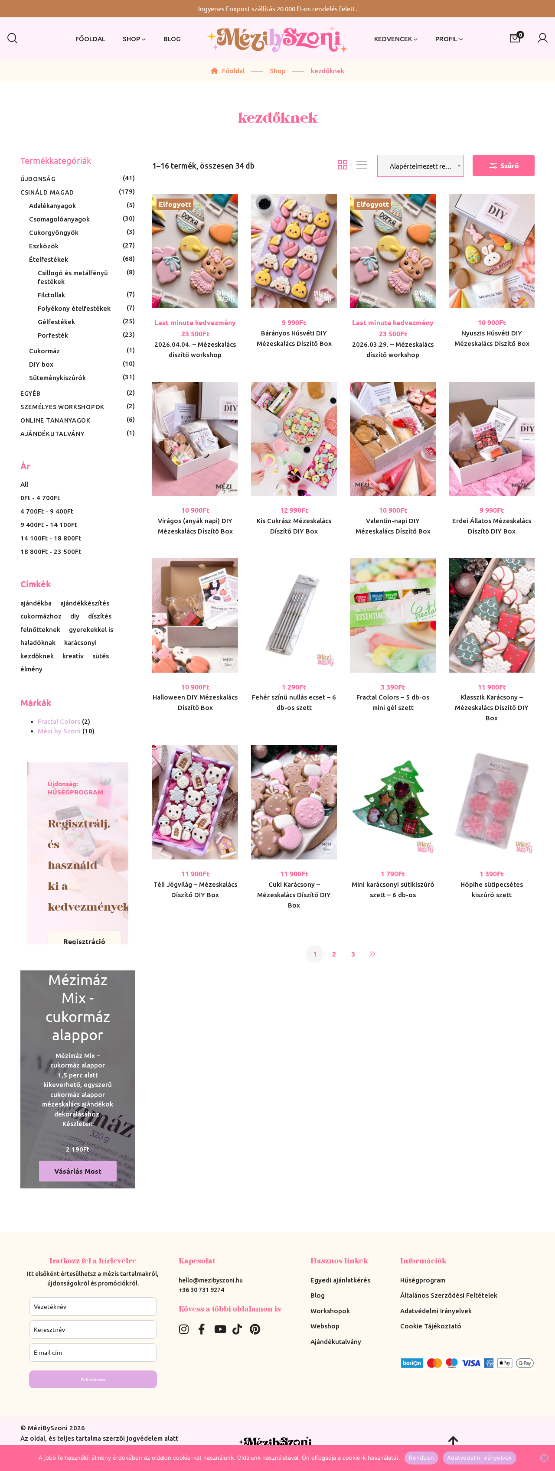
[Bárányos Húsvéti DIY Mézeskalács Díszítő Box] (294, 251)
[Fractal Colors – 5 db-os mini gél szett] (393, 615)
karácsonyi (80, 642)
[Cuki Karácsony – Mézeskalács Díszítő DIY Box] (294, 802)
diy (74, 616)
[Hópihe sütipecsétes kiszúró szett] (492, 802)
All (24, 484)
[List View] (362, 165)
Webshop (325, 1326)
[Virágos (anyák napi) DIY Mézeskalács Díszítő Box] (195, 439)
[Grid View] (342, 165)
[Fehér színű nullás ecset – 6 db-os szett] (294, 615)
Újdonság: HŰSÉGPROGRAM (75, 788)
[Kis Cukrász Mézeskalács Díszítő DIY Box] (294, 439)
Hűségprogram (422, 1280)
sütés (100, 656)
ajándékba (36, 603)
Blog (317, 1295)
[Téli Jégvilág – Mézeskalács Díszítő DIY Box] (195, 802)
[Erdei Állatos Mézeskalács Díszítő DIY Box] (492, 439)
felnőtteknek (40, 629)
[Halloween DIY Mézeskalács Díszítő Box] (195, 615)
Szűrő (509, 165)
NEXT (372, 954)
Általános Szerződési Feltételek (448, 1295)
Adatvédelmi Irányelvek (436, 1311)
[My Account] (542, 39)
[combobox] (420, 166)
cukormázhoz (41, 616)
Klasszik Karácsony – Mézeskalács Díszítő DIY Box (492, 707)
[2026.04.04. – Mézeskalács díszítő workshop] (195, 251)
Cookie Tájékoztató (430, 1326)
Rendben (421, 1457)
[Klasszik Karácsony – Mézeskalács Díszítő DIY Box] (492, 615)
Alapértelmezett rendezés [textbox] (425, 166)
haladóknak (38, 642)
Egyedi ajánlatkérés (340, 1280)
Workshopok (330, 1311)
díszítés (99, 616)
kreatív (73, 656)
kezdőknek (37, 656)
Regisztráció (84, 941)
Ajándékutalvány (335, 1341)
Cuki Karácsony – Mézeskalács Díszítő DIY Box (294, 895)
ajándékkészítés (84, 603)
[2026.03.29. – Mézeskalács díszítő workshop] (393, 251)
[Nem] (544, 1458)
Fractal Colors (59, 721)
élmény (31, 669)
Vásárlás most (77, 1170)
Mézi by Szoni (59, 731)
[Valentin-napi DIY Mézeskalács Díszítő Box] (393, 439)
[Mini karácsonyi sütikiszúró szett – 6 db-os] (393, 802)
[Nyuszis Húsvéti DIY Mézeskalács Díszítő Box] (492, 251)
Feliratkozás (93, 1379)
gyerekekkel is (91, 629)
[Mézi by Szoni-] (277, 39)
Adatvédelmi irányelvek (479, 1457)
